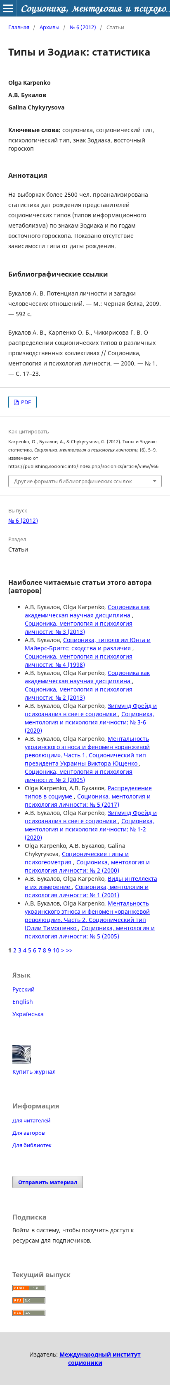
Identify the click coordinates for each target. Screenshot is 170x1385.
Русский (23, 989)
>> (69, 950)
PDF (25, 402)
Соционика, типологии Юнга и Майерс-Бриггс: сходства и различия (88, 644)
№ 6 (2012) (83, 27)
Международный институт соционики (100, 1358)
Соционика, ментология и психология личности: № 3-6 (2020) (89, 722)
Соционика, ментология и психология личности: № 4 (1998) (78, 660)
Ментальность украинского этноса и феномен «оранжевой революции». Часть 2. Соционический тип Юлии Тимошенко (87, 915)
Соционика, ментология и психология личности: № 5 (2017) (88, 800)
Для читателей (31, 1120)
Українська (28, 1014)
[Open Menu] (8, 8)
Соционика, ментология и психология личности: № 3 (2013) (78, 627)
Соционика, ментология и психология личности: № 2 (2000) (87, 866)
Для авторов (28, 1132)
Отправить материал (47, 1182)
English (22, 1002)
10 (56, 950)
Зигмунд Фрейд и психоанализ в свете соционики (91, 710)
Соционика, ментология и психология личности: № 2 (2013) (78, 693)
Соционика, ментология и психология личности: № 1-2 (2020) (89, 829)
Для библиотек (32, 1145)
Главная (18, 27)
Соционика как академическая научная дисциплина (87, 611)
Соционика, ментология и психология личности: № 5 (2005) (90, 932)
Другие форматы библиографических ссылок (73, 481)
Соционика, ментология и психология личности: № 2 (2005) (78, 776)
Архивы (49, 27)
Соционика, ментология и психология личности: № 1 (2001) (87, 891)
